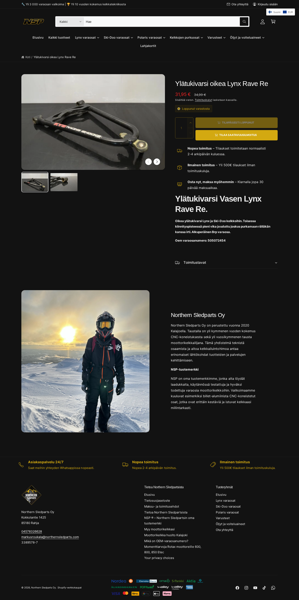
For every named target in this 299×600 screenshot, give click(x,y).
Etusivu (149, 495)
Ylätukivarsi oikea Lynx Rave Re (55, 57)
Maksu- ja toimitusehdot (161, 506)
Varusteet (214, 37)
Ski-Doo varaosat (117, 37)
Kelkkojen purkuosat (185, 37)
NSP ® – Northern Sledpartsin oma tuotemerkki (169, 520)
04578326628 (31, 531)
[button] (273, 21)
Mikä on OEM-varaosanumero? (166, 541)
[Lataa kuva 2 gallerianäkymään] (63, 182)
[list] (149, 465)
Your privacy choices (159, 558)
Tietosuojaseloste (157, 500)
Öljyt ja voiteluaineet (245, 37)
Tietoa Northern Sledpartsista (165, 512)
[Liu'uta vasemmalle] (148, 161)
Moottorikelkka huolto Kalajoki (166, 535)
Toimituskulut (203, 99)
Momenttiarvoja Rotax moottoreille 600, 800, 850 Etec (172, 549)
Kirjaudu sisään (268, 4)
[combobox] (167, 21)
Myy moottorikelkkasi (159, 529)
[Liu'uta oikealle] (157, 161)
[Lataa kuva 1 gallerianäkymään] (34, 182)
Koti (27, 57)
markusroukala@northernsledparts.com (50, 537)
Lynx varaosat (85, 37)
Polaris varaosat (149, 37)
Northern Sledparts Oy (43, 587)
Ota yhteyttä (239, 4)
